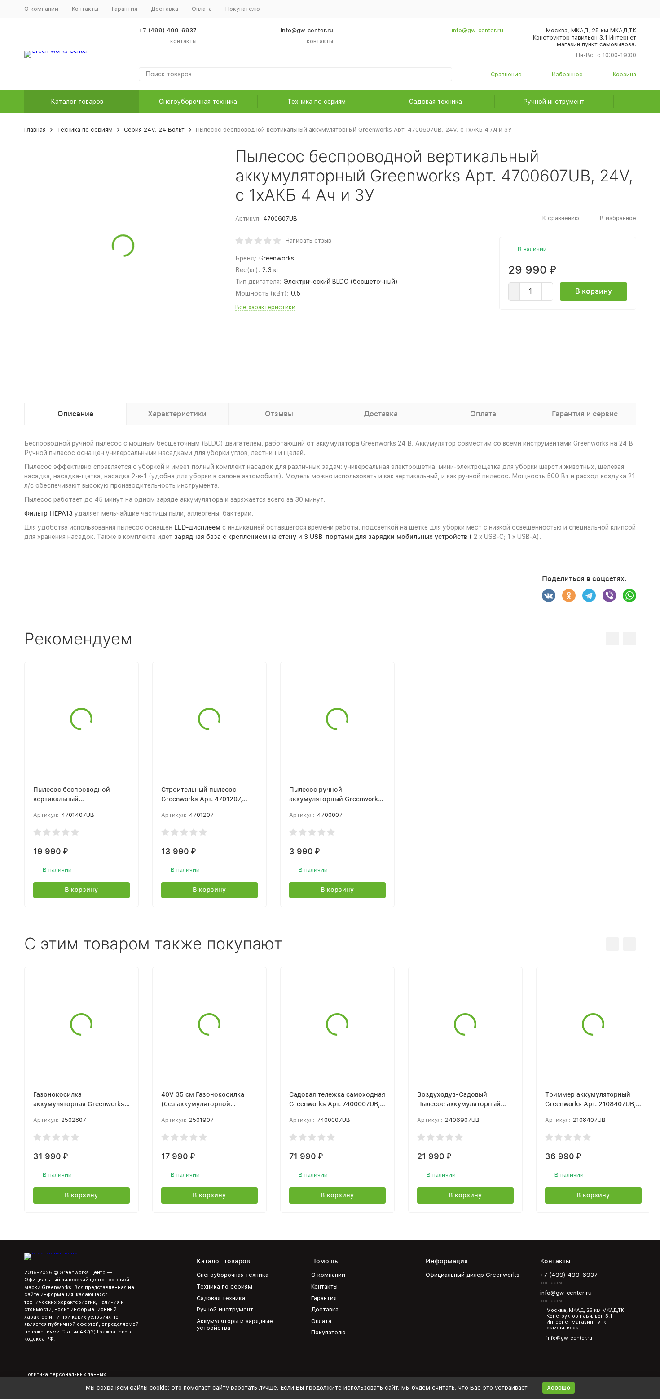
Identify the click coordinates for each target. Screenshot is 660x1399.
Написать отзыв (308, 240)
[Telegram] (589, 595)
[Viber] (609, 595)
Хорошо (558, 1387)
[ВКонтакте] (548, 595)
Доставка (164, 8)
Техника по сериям (316, 101)
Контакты (85, 8)
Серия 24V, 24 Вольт (154, 129)
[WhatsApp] (629, 595)
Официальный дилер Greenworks (472, 1274)
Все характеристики (265, 307)
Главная (35, 129)
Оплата (202, 8)
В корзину (593, 291)
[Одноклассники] (569, 595)
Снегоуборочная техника (198, 101)
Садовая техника (435, 101)
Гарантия (124, 8)
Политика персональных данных (65, 1374)
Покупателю (328, 1332)
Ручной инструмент (554, 101)
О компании (41, 8)
